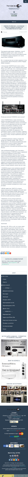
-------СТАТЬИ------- (7, 288)
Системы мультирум (7, 326)
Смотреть (14, 15)
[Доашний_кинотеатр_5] (4, 388)
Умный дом (5, 296)
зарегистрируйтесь (12, 262)
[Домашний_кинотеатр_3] (11, 388)
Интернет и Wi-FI (7, 299)
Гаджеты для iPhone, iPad (9, 317)
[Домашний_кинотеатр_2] (4, 393)
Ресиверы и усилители (8, 323)
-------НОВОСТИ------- (8, 311)
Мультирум (5, 294)
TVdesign (5, 32)
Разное (4, 329)
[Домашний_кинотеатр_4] (17, 388)
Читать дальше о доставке (20, 448)
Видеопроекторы (7, 314)
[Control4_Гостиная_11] (24, 393)
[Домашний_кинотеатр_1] (24, 388)
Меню (13, 21)
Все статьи (5, 276)
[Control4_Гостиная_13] (17, 393)
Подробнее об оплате (21, 438)
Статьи (4, 279)
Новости (5, 282)
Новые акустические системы (10, 320)
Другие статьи (6, 308)
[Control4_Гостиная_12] (14, 399)
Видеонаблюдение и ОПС (9, 305)
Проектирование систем (8, 302)
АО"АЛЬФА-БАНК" (13, 430)
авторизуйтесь (5, 264)
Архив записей (6, 285)
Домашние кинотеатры (8, 291)
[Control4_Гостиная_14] (11, 393)
